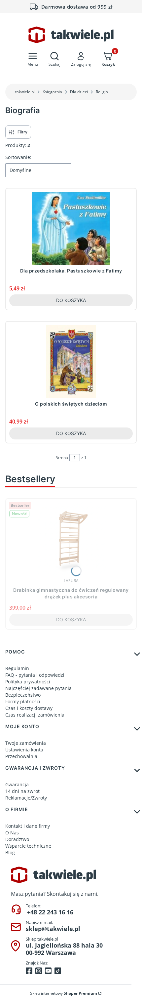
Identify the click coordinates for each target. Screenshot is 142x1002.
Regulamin (17, 668)
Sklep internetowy (63, 993)
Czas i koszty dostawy (29, 708)
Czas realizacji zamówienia (34, 715)
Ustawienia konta (24, 749)
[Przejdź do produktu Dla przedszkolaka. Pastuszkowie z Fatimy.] (71, 228)
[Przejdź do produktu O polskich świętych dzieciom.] (71, 361)
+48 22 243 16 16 (50, 912)
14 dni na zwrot (22, 791)
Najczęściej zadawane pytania (38, 688)
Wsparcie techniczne (28, 846)
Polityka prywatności (27, 681)
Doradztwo (17, 839)
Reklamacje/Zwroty (26, 798)
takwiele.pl (25, 92)
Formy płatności (22, 701)
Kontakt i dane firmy (27, 826)
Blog (10, 852)
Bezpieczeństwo (23, 695)
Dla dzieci (79, 92)
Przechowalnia (21, 756)
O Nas (12, 832)
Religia (102, 92)
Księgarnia (52, 92)
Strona (62, 457)
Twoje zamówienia (25, 743)
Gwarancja (17, 784)
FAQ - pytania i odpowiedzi (34, 675)
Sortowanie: (18, 157)
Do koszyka (71, 300)
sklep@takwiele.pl (53, 929)
